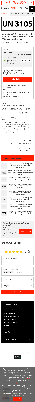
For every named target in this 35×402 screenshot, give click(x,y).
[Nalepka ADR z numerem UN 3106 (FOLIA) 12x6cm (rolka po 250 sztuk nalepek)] (4, 213)
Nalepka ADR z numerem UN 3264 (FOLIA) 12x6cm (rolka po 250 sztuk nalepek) (20, 205)
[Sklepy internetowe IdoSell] (17, 357)
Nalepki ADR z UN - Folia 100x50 (25, 149)
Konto (7, 332)
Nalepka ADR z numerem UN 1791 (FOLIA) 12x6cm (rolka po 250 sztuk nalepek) (20, 198)
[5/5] (21, 252)
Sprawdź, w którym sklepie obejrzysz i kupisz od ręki (18, 93)
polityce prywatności (24, 378)
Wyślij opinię (17, 292)
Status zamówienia (9, 310)
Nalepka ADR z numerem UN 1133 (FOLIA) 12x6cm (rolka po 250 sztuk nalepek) (20, 178)
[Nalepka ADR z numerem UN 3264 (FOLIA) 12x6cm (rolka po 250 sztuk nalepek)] (4, 206)
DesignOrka (27, 362)
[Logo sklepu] (9, 8)
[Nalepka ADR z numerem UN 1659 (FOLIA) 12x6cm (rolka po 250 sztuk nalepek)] (4, 193)
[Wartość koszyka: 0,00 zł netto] (26, 9)
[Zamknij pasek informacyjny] (31, 3)
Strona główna (15, 13)
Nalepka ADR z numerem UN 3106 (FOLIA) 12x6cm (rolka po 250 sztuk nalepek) (20, 212)
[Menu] (32, 9)
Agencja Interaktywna (17, 362)
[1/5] (6, 252)
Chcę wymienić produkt (11, 322)
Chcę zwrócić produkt (10, 319)
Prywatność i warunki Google (12, 383)
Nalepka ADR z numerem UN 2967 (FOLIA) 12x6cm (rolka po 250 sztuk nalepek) (20, 185)
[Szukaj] (20, 8)
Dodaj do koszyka (17, 79)
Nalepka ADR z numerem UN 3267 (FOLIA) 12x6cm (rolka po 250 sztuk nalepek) (20, 164)
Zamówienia (10, 305)
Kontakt (6, 325)
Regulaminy (10, 339)
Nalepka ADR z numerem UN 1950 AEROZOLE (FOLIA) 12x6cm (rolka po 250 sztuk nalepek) (21, 171)
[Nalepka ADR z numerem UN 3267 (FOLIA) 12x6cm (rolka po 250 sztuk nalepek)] (4, 166)
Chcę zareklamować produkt (12, 316)
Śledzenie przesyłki (9, 313)
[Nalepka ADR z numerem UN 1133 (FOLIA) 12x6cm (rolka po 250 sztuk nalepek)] (4, 179)
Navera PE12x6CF (25, 141)
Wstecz (5, 13)
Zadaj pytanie (25, 231)
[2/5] (10, 252)
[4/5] (17, 252)
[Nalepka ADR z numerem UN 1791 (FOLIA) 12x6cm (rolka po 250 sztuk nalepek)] (4, 200)
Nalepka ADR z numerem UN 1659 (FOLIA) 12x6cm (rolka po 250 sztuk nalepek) (20, 191)
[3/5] (13, 252)
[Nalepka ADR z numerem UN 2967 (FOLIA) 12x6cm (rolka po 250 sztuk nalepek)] (4, 186)
